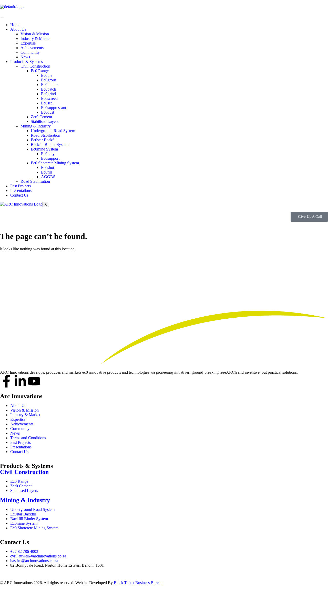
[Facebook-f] (6, 381)
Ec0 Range (40, 71)
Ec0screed (49, 98)
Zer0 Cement (41, 117)
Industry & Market (35, 38)
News (25, 57)
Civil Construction (35, 66)
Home (15, 25)
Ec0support (50, 158)
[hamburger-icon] (2, 17)
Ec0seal (47, 103)
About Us (18, 29)
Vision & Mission (34, 34)
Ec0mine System (44, 149)
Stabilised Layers (44, 121)
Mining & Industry (35, 126)
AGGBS (48, 177)
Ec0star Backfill (44, 140)
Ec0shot (47, 167)
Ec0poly (48, 154)
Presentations (21, 190)
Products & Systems (26, 61)
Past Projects (20, 186)
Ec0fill (46, 172)
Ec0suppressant (53, 107)
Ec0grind (48, 94)
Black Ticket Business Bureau (138, 582)
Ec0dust (47, 112)
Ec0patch (48, 89)
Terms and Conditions (28, 438)
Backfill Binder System (49, 144)
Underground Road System (53, 130)
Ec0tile (46, 75)
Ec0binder (49, 84)
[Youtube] (34, 381)
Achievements (32, 48)
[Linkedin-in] (20, 381)
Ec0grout (48, 80)
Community (30, 52)
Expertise (28, 43)
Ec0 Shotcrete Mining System (55, 163)
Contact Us (19, 195)
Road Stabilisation (45, 135)
